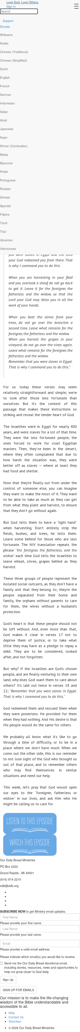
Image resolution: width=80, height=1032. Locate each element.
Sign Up (8, 979)
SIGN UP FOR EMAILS (18, 990)
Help (12, 1013)
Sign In (11, 6)
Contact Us (16, 1017)
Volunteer (15, 1021)
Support (8, 21)
